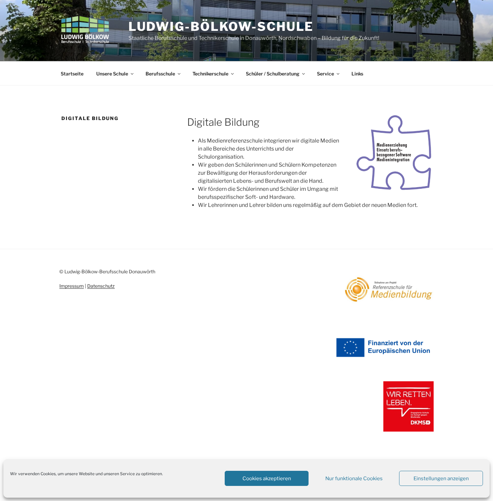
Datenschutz (101, 286)
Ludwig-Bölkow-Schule (221, 26)
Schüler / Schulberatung (272, 73)
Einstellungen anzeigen (441, 479)
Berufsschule (160, 73)
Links (357, 73)
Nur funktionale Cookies (354, 479)
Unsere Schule (112, 73)
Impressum (71, 286)
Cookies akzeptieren (266, 479)
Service (325, 73)
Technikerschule (210, 73)
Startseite (72, 73)
